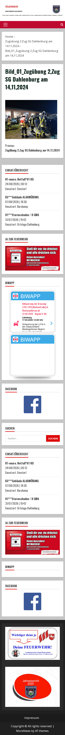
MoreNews (23, 731)
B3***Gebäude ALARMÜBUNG (22, 197)
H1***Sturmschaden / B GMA (22, 215)
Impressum (31, 718)
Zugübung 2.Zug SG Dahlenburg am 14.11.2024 (32, 148)
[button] (5, 24)
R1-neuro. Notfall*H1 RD (19, 179)
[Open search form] (62, 24)
